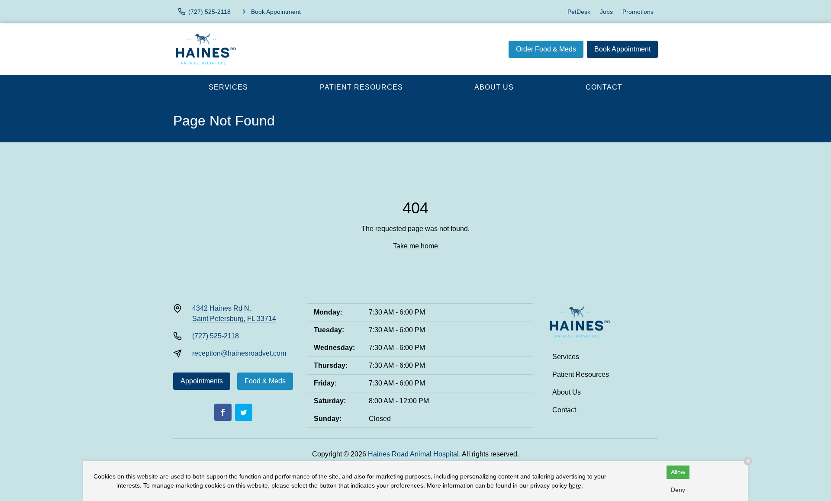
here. (576, 485)
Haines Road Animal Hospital (413, 454)
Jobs (606, 11)
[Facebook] (223, 412)
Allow (678, 472)
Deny (678, 489)
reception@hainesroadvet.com (239, 353)
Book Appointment (622, 49)
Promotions (638, 11)
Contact (604, 87)
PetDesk (578, 11)
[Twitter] (243, 412)
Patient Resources (361, 87)
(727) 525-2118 (215, 336)
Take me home (415, 246)
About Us (494, 87)
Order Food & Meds (546, 49)
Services (228, 87)
